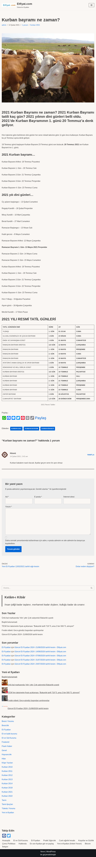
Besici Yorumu (8, 721)
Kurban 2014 (7, 783)
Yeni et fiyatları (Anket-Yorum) (69, 844)
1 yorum (25, 25)
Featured (5, 742)
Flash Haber (7, 746)
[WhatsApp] (4, 418)
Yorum (8, 507)
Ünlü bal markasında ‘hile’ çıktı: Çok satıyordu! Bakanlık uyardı (27, 618)
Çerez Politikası (8, 844)
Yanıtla (90, 455)
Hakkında (23, 844)
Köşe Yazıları (7, 763)
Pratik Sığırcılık (49, 840)
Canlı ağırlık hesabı (67, 840)
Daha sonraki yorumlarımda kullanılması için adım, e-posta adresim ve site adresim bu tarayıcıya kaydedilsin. (45, 541)
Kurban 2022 (7, 796)
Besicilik (5, 725)
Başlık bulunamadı (9, 622)
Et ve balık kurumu (9, 734)
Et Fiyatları (6, 647)
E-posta (38, 497)
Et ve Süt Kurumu (9, 738)
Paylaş (40, 418)
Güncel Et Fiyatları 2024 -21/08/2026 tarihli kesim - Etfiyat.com (40, 647)
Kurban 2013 (7, 779)
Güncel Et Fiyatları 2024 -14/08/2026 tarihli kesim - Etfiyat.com (40, 652)
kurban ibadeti (48, 428)
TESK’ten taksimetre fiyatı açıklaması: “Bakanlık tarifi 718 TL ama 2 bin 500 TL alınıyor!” (38, 626)
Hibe (4, 759)
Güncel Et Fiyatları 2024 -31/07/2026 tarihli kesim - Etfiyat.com (40, 660)
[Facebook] (8, 418)
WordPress (51, 852)
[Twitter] (18, 418)
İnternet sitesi (68, 497)
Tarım (4, 800)
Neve (43, 852)
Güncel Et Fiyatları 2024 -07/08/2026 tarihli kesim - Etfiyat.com (40, 656)
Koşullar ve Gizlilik (86, 840)
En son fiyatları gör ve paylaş (42, 844)
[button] (91, 5)
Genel (4, 750)
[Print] (27, 418)
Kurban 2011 (7, 771)
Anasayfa (6, 840)
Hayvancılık (6, 754)
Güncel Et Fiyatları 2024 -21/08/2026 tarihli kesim (22, 634)
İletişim (5, 847)
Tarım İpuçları (7, 804)
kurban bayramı (31, 428)
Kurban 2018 (7, 788)
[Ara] (91, 588)
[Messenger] (13, 418)
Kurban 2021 (35, 25)
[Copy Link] (32, 418)
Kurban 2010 (7, 767)
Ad (7, 497)
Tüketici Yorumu (8, 808)
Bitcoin (88, 844)
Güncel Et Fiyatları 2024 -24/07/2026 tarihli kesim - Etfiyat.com (40, 664)
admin (4, 25)
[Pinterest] (22, 418)
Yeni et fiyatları (8, 813)
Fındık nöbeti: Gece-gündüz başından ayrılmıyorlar (23, 630)
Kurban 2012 (7, 775)
